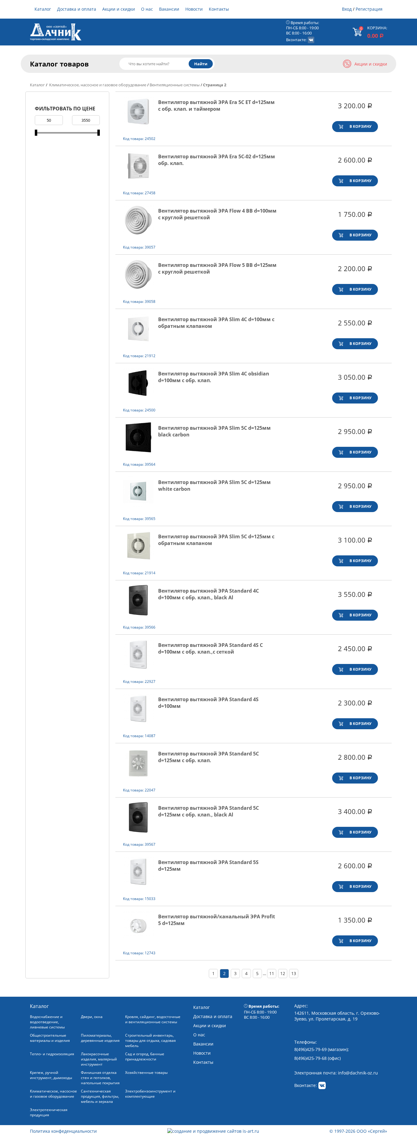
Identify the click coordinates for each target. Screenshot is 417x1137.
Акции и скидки (118, 9)
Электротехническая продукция (48, 1112)
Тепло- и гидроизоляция (52, 1053)
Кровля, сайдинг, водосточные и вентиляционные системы (152, 1019)
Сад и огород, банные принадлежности (144, 1056)
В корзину (361, 126)
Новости (194, 9)
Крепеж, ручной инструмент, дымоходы (51, 1075)
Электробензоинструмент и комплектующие (150, 1094)
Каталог (42, 9)
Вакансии (169, 9)
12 (282, 973)
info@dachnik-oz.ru (358, 1073)
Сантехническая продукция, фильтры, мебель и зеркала (100, 1096)
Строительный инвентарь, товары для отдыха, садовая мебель (150, 1040)
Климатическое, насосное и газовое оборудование (97, 85)
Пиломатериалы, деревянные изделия (100, 1038)
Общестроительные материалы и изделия (50, 1038)
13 (293, 973)
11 (271, 973)
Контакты (219, 9)
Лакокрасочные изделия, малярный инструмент (99, 1059)
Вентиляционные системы (175, 85)
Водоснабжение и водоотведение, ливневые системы (47, 1022)
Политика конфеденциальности (63, 1131)
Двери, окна (92, 1016)
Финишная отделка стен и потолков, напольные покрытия (100, 1077)
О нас (147, 9)
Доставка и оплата (76, 9)
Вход (347, 9)
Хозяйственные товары (146, 1072)
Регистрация (369, 9)
